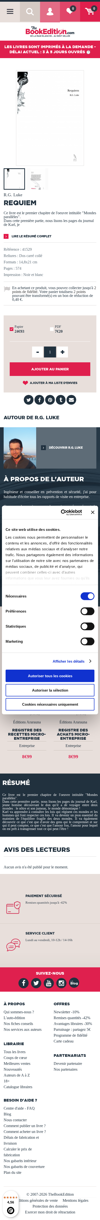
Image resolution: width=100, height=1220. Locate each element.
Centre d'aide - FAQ (19, 1108)
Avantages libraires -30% (73, 1024)
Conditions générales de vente (35, 1200)
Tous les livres (14, 1052)
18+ (7, 1081)
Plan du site (12, 1172)
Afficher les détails (69, 661)
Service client (40, 933)
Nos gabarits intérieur (20, 1161)
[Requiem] (50, 162)
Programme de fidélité (70, 1035)
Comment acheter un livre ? (25, 1132)
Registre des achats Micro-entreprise (73, 734)
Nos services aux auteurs (23, 1029)
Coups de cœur (15, 1058)
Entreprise (27, 746)
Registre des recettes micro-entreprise (27, 734)
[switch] (87, 611)
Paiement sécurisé (43, 896)
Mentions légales (75, 1200)
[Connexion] (50, 15)
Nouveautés (13, 1069)
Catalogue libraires (18, 1087)
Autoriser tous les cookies (50, 676)
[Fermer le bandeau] (92, 512)
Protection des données (50, 1206)
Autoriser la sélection (50, 690)
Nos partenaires (65, 1069)
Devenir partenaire (68, 1063)
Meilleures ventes (17, 1063)
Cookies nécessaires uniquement (50, 704)
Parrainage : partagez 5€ (72, 1029)
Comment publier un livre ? (25, 1126)
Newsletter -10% (66, 1012)
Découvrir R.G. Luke (65, 447)
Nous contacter (15, 1120)
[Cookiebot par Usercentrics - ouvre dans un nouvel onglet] (62, 512)
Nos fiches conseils (18, 1024)
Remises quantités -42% (72, 1018)
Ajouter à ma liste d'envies (53, 382)
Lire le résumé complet (31, 236)
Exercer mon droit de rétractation (50, 1212)
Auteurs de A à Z (17, 1075)
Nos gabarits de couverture (24, 1167)
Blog (7, 1114)
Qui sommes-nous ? (19, 1012)
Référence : (12, 249)
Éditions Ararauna (27, 722)
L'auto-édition (14, 1018)
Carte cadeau (64, 1041)
